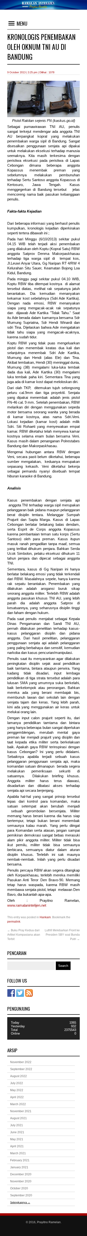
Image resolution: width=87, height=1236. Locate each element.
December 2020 (20, 1174)
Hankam (45, 917)
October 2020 (19, 1188)
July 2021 (16, 1125)
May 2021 (16, 1139)
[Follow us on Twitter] (20, 993)
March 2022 (18, 1104)
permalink (13, 921)
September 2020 (21, 1195)
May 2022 (16, 1090)
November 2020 (20, 1181)
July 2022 (16, 1083)
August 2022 (18, 1076)
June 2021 (17, 1132)
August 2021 (18, 1118)
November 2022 (20, 1062)
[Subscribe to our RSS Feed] (29, 993)
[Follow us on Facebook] (11, 993)
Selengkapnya (20, 1202)
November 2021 (20, 1111)
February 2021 (19, 1160)
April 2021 (17, 1146)
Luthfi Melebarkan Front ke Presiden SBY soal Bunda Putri (62, 935)
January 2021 (19, 1167)
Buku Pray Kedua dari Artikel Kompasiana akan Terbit (23, 935)
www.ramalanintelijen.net (26, 905)
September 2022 (21, 1069)
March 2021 (18, 1153)
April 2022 (17, 1097)
